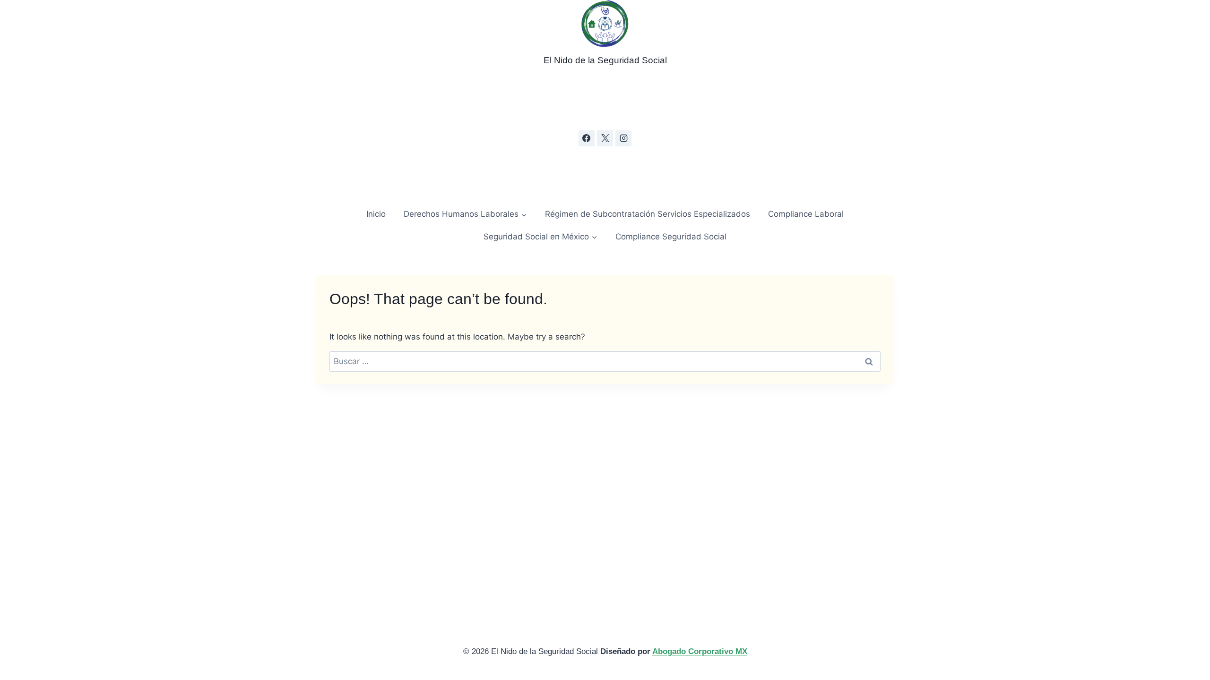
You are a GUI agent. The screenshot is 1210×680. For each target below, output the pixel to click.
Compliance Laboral (806, 214)
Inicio (376, 214)
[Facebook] (587, 138)
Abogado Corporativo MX (699, 651)
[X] (605, 138)
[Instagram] (623, 138)
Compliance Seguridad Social (670, 236)
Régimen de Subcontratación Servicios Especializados (647, 214)
